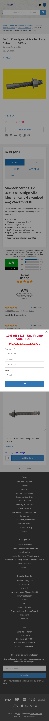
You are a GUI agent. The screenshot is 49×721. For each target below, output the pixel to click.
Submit (24, 384)
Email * (7, 370)
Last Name (9, 360)
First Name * (10, 349)
